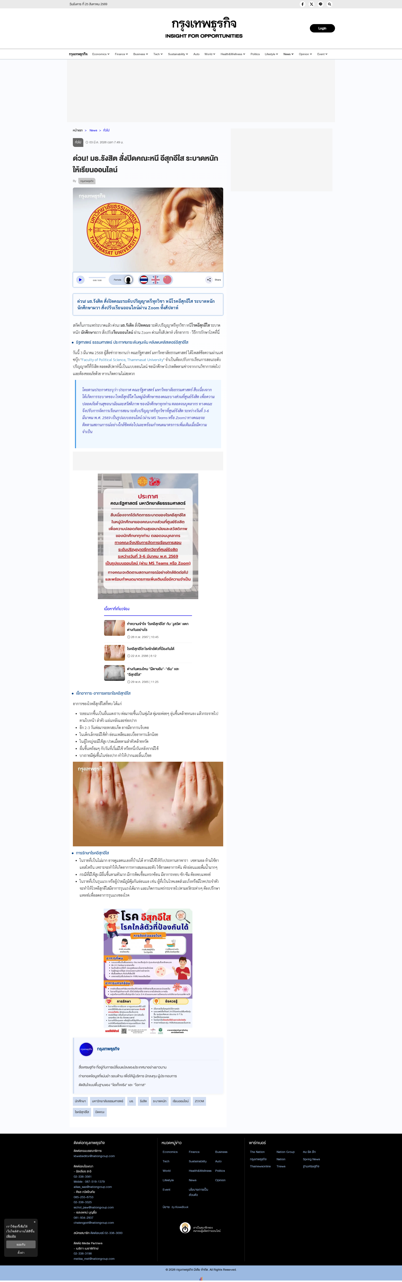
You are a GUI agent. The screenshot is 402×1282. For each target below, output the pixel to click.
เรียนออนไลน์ (181, 1101)
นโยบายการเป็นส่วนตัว (198, 1192)
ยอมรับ (21, 1244)
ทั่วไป (106, 130)
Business (139, 54)
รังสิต (143, 1101)
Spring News (311, 1159)
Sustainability (176, 54)
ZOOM (199, 1101)
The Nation (257, 1152)
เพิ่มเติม (11, 1236)
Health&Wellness (231, 54)
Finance (120, 54)
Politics (255, 54)
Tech (156, 54)
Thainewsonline (260, 1166)
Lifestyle (270, 54)
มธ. (131, 1101)
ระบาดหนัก (159, 1101)
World (208, 54)
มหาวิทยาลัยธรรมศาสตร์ (107, 1101)
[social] (302, 4)
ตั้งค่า (21, 1253)
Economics (99, 54)
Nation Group (286, 1152)
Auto (196, 54)
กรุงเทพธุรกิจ (258, 1159)
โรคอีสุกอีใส (82, 1112)
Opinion (304, 54)
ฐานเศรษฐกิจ (311, 1166)
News (287, 54)
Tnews (281, 1166)
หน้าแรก (78, 130)
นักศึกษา (80, 1101)
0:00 (95, 280)
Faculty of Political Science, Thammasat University (122, 359)
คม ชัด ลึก (309, 1152)
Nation (281, 1159)
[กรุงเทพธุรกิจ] (78, 54)
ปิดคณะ (100, 1112)
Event (321, 54)
